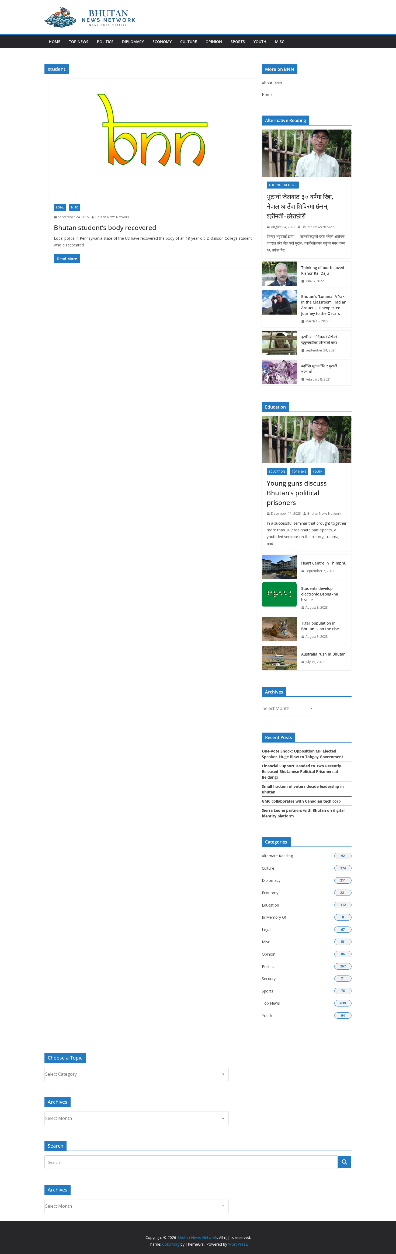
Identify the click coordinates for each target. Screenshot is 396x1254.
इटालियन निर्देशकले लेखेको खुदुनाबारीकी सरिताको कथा (319, 339)
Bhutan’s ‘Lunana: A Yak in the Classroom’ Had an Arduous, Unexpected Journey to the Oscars (323, 305)
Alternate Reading (283, 185)
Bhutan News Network (112, 217)
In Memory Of (274, 917)
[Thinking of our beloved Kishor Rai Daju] (279, 274)
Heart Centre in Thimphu (323, 563)
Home (54, 41)
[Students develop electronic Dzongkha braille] (279, 598)
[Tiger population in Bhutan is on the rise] (279, 630)
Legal (60, 207)
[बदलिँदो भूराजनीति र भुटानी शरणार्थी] (279, 373)
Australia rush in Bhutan (323, 654)
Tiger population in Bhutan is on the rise (320, 626)
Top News (78, 41)
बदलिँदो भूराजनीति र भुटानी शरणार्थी (319, 368)
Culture (188, 41)
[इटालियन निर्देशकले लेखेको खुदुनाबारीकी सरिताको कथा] (279, 344)
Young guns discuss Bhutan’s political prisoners (297, 493)
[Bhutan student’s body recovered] (153, 144)
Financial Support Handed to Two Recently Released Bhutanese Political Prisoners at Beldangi (301, 771)
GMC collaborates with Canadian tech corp (301, 801)
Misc (279, 41)
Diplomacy (133, 41)
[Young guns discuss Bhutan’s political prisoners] (307, 439)
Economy (162, 41)
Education (277, 471)
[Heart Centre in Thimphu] (279, 567)
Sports (238, 41)
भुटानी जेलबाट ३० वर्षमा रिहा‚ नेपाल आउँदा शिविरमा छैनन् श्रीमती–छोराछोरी (300, 206)
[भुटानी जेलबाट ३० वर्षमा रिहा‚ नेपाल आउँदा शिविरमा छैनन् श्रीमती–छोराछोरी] (307, 153)
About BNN (272, 82)
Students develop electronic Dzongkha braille (319, 594)
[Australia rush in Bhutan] (279, 658)
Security (269, 978)
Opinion (214, 41)
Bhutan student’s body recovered (105, 227)
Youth (259, 41)
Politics (105, 41)
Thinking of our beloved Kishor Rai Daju (322, 270)
